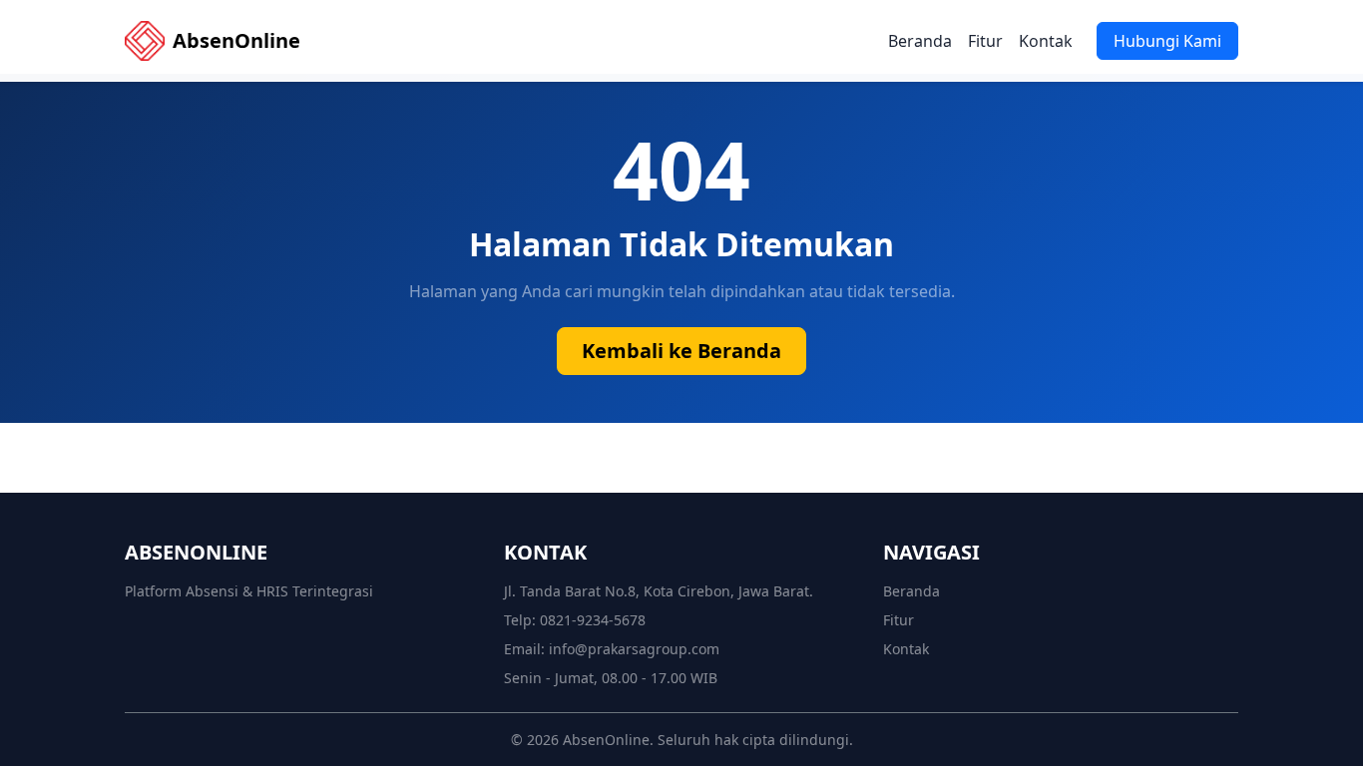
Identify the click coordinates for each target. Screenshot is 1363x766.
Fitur (985, 41)
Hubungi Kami (1167, 41)
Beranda (920, 41)
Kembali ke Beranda (681, 350)
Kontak (1046, 41)
